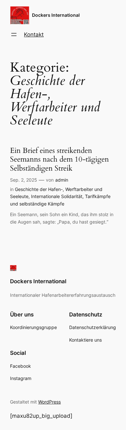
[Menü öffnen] (14, 34)
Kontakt (34, 34)
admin (61, 180)
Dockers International (56, 15)
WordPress (49, 402)
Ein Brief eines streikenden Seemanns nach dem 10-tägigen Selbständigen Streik (59, 159)
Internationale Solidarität (56, 196)
